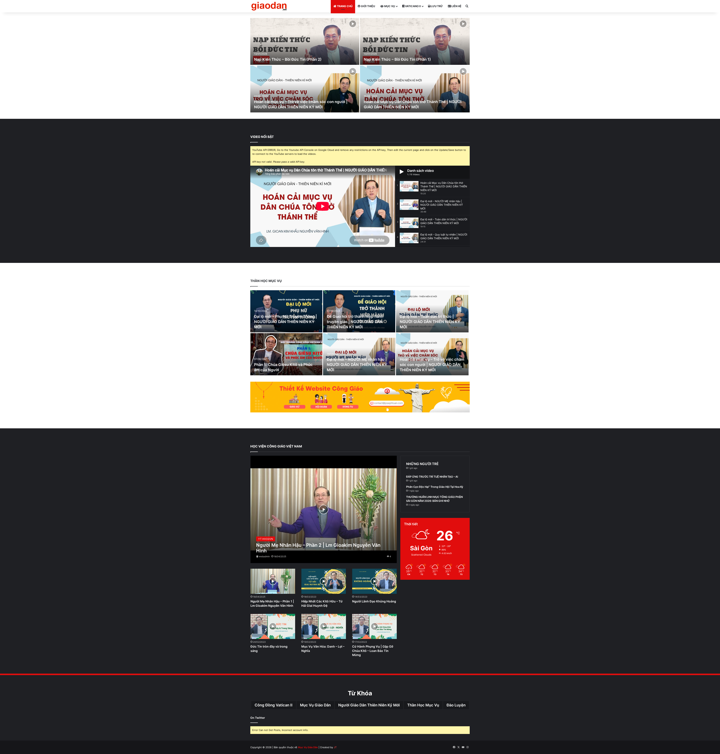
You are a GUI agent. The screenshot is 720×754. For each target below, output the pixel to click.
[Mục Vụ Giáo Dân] (269, 6)
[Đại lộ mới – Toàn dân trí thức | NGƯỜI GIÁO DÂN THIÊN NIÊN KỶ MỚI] (432, 311)
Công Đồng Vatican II (273, 705)
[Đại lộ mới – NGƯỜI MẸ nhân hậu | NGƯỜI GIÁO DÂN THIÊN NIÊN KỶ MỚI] (359, 354)
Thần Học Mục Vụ (423, 705)
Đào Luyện (456, 705)
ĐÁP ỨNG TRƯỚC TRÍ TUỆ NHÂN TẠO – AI (432, 476)
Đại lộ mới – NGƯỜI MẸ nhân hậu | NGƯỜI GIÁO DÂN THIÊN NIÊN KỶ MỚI (357, 364)
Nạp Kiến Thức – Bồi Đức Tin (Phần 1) (397, 59)
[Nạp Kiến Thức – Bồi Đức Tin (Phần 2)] (304, 41)
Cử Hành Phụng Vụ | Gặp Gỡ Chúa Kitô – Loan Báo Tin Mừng (372, 651)
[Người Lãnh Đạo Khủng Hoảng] (374, 581)
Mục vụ (389, 6)
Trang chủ (344, 6)
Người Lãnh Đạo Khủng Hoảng (374, 601)
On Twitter (257, 718)
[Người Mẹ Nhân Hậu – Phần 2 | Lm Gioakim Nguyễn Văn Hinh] (323, 509)
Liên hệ (456, 6)
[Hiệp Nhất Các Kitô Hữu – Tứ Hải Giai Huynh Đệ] (323, 581)
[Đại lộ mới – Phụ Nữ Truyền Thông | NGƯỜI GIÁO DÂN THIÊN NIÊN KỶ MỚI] (286, 311)
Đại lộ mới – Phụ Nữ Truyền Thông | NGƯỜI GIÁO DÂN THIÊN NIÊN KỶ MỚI (285, 321)
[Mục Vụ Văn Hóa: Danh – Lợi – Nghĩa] (323, 626)
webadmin (264, 556)
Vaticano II (412, 6)
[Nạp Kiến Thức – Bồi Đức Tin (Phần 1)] (415, 41)
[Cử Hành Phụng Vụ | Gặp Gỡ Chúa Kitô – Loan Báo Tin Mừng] (374, 626)
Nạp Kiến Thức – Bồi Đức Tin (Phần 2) (288, 59)
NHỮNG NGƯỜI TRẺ (422, 464)
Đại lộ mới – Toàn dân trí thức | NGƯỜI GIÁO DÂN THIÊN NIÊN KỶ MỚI (430, 321)
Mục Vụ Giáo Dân (315, 705)
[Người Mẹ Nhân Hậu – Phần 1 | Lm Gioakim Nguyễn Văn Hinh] (272, 581)
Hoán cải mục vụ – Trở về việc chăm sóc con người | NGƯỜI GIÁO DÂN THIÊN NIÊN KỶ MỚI (432, 364)
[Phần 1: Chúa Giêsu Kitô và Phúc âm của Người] (286, 354)
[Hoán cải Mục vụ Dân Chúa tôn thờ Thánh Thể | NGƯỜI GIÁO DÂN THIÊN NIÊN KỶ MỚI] (415, 89)
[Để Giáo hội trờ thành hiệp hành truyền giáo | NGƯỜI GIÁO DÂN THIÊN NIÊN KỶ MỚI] (359, 311)
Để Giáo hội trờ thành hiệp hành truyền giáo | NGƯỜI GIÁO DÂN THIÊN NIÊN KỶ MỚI (355, 321)
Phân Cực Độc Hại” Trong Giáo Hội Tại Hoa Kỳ (434, 486)
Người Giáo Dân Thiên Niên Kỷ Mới (369, 705)
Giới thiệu (367, 6)
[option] (360, 65)
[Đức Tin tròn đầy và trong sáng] (272, 626)
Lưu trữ (436, 6)
